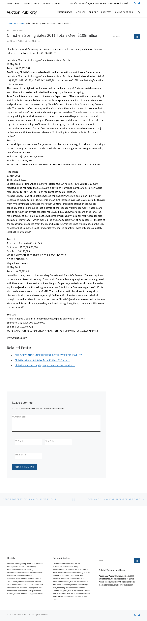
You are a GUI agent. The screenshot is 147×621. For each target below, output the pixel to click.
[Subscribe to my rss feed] (135, 3)
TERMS (115, 582)
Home (9, 23)
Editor (12, 41)
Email (49, 441)
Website (21, 454)
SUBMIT (131, 576)
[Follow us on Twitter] (139, 3)
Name (19, 441)
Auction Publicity (22, 614)
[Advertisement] (126, 88)
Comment (19, 416)
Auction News (19, 23)
